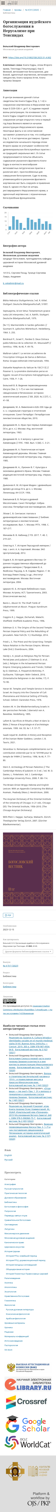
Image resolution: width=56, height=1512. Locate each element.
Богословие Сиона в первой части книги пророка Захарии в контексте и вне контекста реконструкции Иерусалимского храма (31, 1063)
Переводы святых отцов (15, 1215)
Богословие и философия (16, 1206)
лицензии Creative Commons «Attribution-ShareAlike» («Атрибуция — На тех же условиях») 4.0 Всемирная (27, 1010)
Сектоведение (11, 1224)
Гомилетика (10, 1300)
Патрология (10, 1211)
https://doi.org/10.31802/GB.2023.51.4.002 (29, 57)
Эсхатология (10, 1291)
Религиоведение (12, 1278)
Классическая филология (18, 1314)
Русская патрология (13, 1188)
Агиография (10, 1184)
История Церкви (12, 1251)
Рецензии (8, 1332)
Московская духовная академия (19, 1238)
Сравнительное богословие (17, 1220)
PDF (9, 915)
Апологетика (10, 1287)
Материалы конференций (16, 1336)
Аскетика (8, 1282)
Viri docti (8, 1349)
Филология (9, 1305)
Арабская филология (16, 1318)
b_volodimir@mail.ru (13, 283)
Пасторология (11, 1345)
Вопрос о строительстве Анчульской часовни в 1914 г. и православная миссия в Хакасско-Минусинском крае (30, 1078)
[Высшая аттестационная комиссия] (28, 1372)
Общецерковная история (18, 1269)
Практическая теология (15, 1193)
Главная (7, 9)
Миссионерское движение (16, 1233)
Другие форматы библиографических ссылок (27, 951)
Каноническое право (14, 1242)
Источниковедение (13, 1340)
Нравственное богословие (16, 1296)
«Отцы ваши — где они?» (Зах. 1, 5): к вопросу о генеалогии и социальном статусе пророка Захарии (30, 1093)
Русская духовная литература (20, 1309)
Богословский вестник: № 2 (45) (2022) (30, 1120)
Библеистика (9, 986)
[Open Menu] (3, 3)
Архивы (18, 9)
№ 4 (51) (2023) (32, 9)
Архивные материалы (14, 1323)
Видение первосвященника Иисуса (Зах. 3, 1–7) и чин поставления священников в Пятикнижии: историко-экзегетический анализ (31, 1130)
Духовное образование (15, 1197)
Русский (8, 1159)
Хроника (8, 1327)
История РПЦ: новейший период (21, 1255)
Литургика (9, 1229)
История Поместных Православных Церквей (27, 1273)
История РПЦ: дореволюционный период (25, 1260)
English (8, 1155)
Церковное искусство (14, 1247)
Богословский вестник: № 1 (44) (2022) (28, 1085)
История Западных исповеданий (21, 1264)
